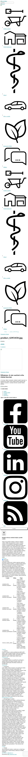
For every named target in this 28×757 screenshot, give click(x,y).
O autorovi (3, 346)
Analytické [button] (4, 665)
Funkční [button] (4, 649)
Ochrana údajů (6, 392)
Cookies (5, 393)
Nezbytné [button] (4, 558)
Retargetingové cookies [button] (7, 697)
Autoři (4, 391)
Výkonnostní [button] (5, 657)
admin (2, 344)
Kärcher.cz (5, 395)
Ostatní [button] (3, 746)
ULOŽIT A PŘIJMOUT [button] (7, 753)
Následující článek (5, 334)
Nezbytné (6, 559)
